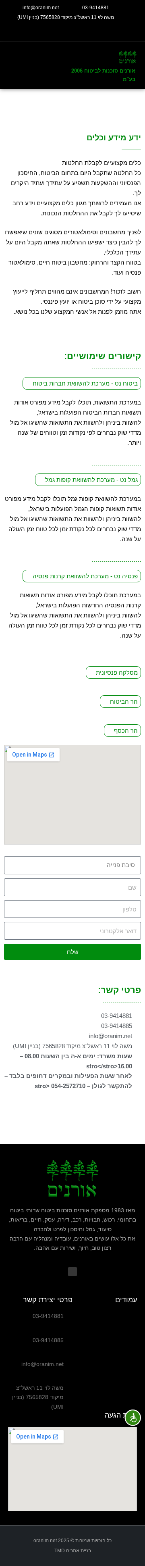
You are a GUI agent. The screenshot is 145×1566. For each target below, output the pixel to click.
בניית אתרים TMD (72, 1550)
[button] (26, 65)
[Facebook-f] (72, 32)
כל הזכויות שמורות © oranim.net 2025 (72, 1540)
